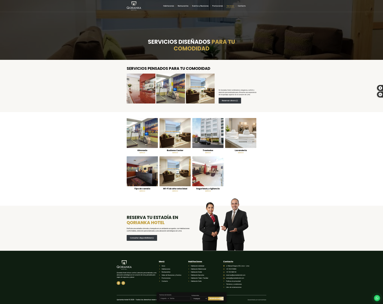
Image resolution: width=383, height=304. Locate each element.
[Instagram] (123, 283)
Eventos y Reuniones (200, 6)
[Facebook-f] (118, 283)
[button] (129, 89)
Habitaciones (168, 6)
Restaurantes (183, 6)
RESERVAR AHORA (216, 299)
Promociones (217, 6)
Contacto (242, 6)
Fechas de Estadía (165, 295)
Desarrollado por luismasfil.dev (257, 300)
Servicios (230, 6)
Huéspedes (195, 295)
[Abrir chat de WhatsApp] (377, 298)
